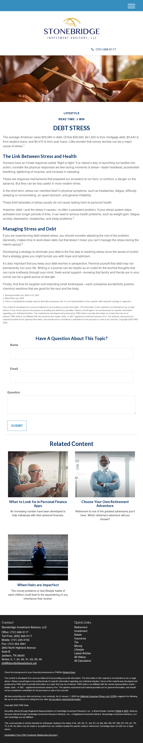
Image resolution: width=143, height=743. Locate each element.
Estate (78, 634)
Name (14, 345)
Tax (76, 642)
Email (14, 369)
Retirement (80, 627)
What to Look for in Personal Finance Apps (38, 504)
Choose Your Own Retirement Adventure (105, 504)
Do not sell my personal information (65, 699)
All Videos (80, 657)
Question (13, 392)
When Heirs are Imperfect (38, 585)
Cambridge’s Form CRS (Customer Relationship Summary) (31, 734)
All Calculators (82, 660)
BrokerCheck (69, 672)
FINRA (118, 710)
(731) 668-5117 (106, 49)
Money (78, 646)
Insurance (80, 638)
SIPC (126, 710)
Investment (80, 631)
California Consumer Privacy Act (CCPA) (98, 696)
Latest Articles (82, 653)
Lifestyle (79, 649)
